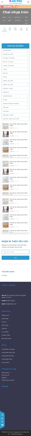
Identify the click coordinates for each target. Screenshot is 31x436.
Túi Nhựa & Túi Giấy (8, 54)
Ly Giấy (5, 69)
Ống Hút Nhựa (7, 50)
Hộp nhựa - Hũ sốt (8, 115)
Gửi (15, 257)
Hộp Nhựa (6, 107)
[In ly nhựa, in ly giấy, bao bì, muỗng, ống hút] (15, 2)
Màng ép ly (6, 92)
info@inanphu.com (10, 6)
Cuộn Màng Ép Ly (7, 96)
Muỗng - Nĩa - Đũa (8, 80)
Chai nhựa (6, 111)
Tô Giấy (5, 99)
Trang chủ (4, 19)
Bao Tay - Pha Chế (8, 61)
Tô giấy (5, 77)
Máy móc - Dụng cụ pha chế (11, 118)
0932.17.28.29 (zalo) (14, 8)
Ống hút (5, 73)
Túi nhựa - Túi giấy (8, 88)
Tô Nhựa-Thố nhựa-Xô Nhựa (11, 103)
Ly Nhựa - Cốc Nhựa (8, 65)
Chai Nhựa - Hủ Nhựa (17, 19)
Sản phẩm (9, 19)
